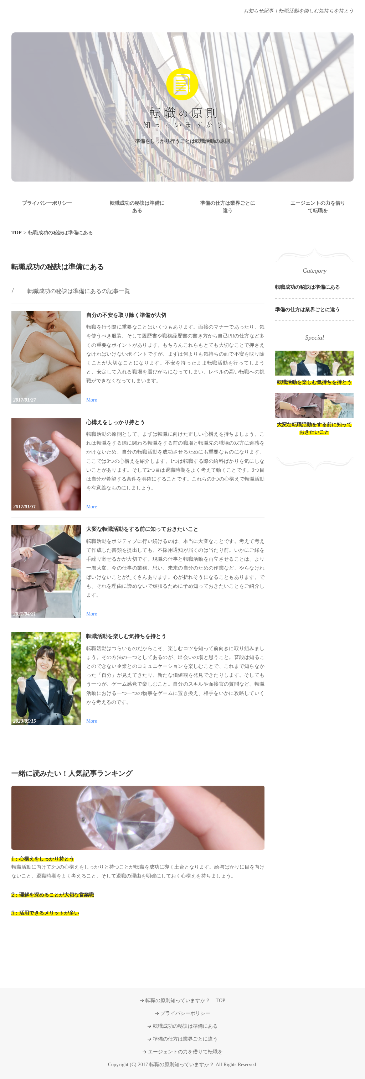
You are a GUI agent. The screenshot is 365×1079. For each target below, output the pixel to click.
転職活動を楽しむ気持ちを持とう (316, 11)
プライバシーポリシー (47, 203)
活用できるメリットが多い (49, 913)
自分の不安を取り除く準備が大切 (126, 315)
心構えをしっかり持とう (115, 422)
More (91, 400)
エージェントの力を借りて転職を (318, 206)
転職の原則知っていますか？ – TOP (185, 1000)
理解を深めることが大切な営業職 (56, 894)
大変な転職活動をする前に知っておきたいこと (142, 529)
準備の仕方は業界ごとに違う (227, 206)
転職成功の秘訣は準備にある (137, 206)
